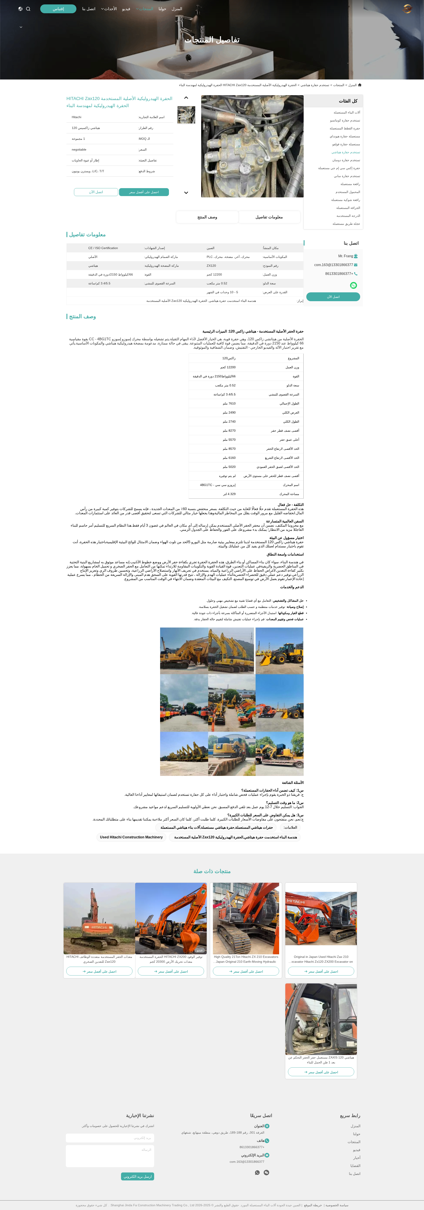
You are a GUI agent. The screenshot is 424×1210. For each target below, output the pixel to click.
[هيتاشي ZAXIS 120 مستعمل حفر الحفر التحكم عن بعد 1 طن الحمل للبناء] (321, 1019)
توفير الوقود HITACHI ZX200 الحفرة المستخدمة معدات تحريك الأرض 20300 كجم (171, 959)
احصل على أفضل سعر (144, 192)
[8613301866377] (257, 1174)
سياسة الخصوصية (337, 1205)
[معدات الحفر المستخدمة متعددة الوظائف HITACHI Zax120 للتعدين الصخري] (99, 918)
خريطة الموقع (313, 1205)
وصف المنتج (207, 217)
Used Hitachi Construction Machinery (131, 837)
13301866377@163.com (333, 265)
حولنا (162, 9)
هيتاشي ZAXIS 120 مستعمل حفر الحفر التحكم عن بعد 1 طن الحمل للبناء (321, 1060)
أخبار (356, 1158)
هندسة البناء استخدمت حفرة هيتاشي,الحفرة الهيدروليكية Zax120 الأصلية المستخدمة (235, 837)
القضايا (355, 1166)
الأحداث (110, 9)
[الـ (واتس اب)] (354, 285)
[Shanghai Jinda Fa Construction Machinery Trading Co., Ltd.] (407, 8)
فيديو (126, 9)
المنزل (177, 9)
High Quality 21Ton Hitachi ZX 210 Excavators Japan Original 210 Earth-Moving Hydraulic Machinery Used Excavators (246, 959)
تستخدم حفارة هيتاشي (315, 85)
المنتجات (146, 9)
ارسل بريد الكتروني (138, 1176)
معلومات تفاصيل (269, 217)
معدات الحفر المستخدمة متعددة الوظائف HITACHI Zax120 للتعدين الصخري (99, 959)
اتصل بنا (88, 9)
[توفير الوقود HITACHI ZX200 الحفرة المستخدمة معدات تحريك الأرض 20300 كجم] (171, 918)
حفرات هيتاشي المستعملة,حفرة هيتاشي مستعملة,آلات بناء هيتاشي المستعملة (217, 827)
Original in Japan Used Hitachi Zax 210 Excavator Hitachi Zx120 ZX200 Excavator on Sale (321, 959)
